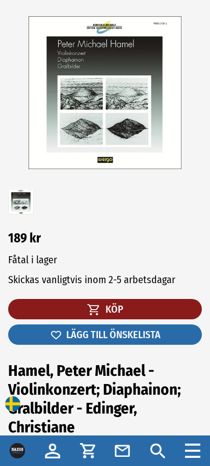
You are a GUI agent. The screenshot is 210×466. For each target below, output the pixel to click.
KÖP (113, 309)
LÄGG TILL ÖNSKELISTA (113, 334)
